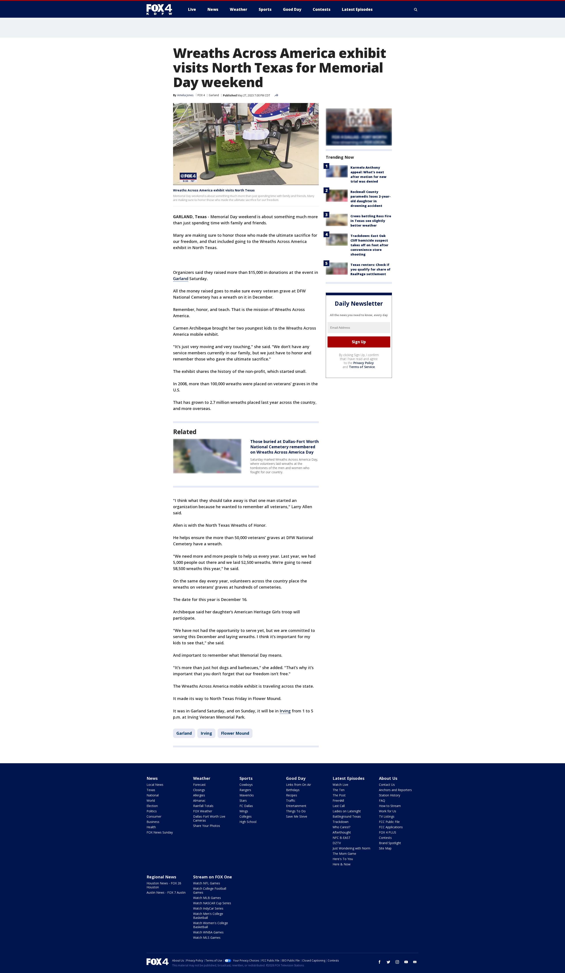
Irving (285, 711)
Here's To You (343, 859)
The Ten (339, 790)
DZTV (337, 843)
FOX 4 (201, 95)
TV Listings (386, 816)
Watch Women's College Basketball (210, 925)
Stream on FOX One (212, 877)
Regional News (161, 877)
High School (247, 822)
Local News (155, 784)
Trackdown (340, 822)
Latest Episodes (348, 778)
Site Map (385, 848)
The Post (339, 795)
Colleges (245, 816)
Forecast (199, 784)
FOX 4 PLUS (387, 832)
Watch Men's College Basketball (208, 916)
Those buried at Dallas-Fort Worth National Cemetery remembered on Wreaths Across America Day (284, 447)
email (414, 961)
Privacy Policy (363, 363)
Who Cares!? (341, 827)
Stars (243, 800)
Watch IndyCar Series (208, 908)
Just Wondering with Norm (351, 848)
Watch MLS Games (206, 937)
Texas (151, 790)
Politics (152, 811)
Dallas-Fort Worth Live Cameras (209, 818)
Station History (389, 795)
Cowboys (246, 784)
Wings (243, 811)
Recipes (291, 795)
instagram (397, 961)
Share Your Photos (206, 826)
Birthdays (292, 790)
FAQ (382, 800)
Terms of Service (362, 367)
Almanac (199, 800)
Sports (245, 778)
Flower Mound (235, 733)
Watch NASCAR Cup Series (212, 903)
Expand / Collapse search (415, 9)
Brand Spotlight (390, 843)
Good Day (295, 778)
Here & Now (341, 864)
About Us (388, 778)
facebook (379, 961)
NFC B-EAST (341, 838)
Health (151, 827)
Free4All (338, 800)
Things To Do (296, 811)
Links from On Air (298, 784)
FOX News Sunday (160, 832)
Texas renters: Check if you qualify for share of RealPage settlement (370, 269)
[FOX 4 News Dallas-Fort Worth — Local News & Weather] (161, 9)
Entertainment (296, 806)
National (153, 795)
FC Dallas (246, 806)
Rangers (245, 790)
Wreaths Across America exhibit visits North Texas (214, 190)
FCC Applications (391, 827)
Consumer (154, 816)
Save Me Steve (296, 816)
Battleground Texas (347, 816)
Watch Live (340, 784)
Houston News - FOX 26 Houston (164, 885)
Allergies (199, 795)
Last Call (339, 806)
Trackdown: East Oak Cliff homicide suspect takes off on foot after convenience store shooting (369, 245)
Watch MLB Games (207, 898)
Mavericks (246, 795)
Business (153, 822)
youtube (406, 961)
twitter (388, 961)
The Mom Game (344, 853)
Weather (201, 778)
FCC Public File (389, 822)
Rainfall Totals (203, 806)
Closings (199, 790)
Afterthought (342, 832)
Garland (214, 95)
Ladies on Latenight (347, 811)
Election (152, 806)
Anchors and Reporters (395, 790)
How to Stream (390, 806)
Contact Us (387, 784)
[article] (207, 456)
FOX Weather (202, 811)
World (151, 800)
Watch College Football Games (209, 890)
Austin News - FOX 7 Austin (166, 892)
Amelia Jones (185, 95)
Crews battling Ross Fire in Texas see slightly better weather (370, 220)
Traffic (290, 800)
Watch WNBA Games (208, 932)
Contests (385, 838)
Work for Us (387, 811)
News (152, 778)
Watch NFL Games (206, 883)
